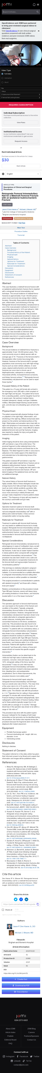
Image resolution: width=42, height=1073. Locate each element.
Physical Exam (12, 255)
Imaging (10, 257)
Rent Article (21, 166)
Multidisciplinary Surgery (23, 218)
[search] (37, 12)
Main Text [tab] (21, 228)
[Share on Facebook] (21, 899)
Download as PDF (22, 985)
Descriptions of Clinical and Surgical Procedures (18, 188)
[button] (21, 55)
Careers (31, 1032)
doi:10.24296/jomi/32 (26, 885)
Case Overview (10, 248)
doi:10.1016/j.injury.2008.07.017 (18, 778)
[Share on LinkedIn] (26, 899)
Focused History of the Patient (18, 252)
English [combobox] (10, 174)
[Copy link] (38, 904)
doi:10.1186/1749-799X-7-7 (16, 858)
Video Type (6, 70)
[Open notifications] (34, 4)
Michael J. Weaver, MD (24, 933)
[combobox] (18, 12)
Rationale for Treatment (16, 264)
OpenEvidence (12, 31)
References (9, 277)
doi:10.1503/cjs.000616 (15, 825)
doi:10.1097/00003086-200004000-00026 (21, 838)
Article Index (10, 1032)
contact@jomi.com (21, 1065)
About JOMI (10, 1029)
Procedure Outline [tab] (21, 231)
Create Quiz (22, 979)
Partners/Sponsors (31, 1036)
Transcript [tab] (21, 235)
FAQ (10, 1043)
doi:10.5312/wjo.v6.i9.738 (30, 867)
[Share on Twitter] (15, 899)
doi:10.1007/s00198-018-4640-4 (22, 802)
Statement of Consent (13, 275)
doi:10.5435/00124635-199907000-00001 (21, 809)
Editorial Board (10, 1040)
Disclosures (9, 272)
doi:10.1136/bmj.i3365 (26, 791)
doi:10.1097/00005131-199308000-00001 (21, 847)
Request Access (21, 141)
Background (11, 250)
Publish (10, 1036)
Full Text (22, 223)
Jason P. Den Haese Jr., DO (24, 926)
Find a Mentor (22, 992)
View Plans (21, 122)
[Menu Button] (38, 4)
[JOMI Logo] (6, 4)
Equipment (9, 270)
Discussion (9, 268)
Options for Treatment (15, 261)
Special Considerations (16, 266)
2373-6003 (23, 1020)
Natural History (12, 259)
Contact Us (31, 1040)
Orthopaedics (7, 218)
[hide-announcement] (39, 31)
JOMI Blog (31, 1029)
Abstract (8, 246)
